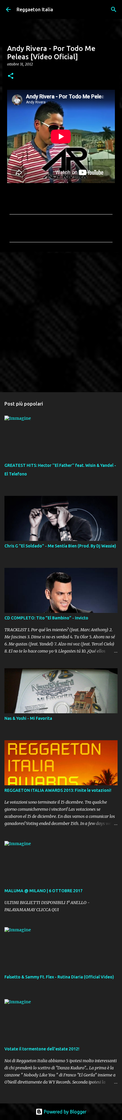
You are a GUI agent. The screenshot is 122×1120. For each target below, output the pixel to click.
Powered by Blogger (64, 1111)
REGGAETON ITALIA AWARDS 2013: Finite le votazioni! (57, 790)
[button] (10, 76)
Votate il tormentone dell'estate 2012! (41, 1049)
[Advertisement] (61, 322)
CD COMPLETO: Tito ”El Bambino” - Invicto (46, 618)
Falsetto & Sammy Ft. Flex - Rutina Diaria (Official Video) (59, 977)
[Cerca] (113, 9)
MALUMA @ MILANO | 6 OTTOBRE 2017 (43, 890)
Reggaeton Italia (35, 9)
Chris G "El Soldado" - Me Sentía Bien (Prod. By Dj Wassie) (60, 546)
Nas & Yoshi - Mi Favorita (28, 718)
